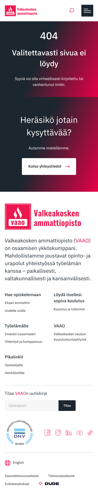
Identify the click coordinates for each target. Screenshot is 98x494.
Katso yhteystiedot (44, 166)
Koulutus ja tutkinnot (69, 309)
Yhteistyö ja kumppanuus (23, 341)
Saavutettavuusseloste (22, 476)
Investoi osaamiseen (20, 334)
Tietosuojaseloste (61, 476)
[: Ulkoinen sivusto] (49, 484)
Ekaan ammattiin (17, 303)
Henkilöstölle (14, 373)
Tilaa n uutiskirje (26, 393)
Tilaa (67, 405)
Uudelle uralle (15, 310)
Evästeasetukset (17, 484)
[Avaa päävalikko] (87, 11)
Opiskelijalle (14, 365)
